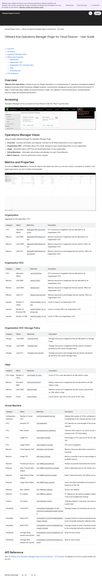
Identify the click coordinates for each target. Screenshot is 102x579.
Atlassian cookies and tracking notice (31, 7)
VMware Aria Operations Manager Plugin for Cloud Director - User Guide (43, 29)
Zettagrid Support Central (12, 29)
